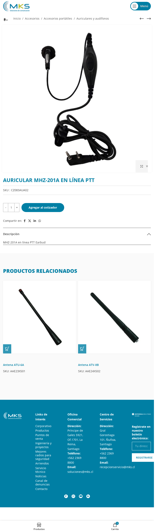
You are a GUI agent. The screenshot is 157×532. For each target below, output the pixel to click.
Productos (42, 430)
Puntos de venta (42, 437)
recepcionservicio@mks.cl (117, 467)
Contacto (41, 489)
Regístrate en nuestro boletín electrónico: (141, 432)
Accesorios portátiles (58, 18)
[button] (7, 348)
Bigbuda (20, 511)
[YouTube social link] (81, 496)
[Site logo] (16, 6)
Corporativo (43, 426)
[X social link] (29, 221)
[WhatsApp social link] (39, 221)
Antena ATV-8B (88, 365)
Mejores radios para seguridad (43, 455)
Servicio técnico (40, 470)
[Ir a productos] (5, 19)
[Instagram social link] (73, 496)
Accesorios (32, 18)
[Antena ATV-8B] (114, 317)
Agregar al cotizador (43, 207)
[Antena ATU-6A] (39, 317)
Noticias (40, 476)
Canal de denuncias (42, 482)
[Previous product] (142, 19)
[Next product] (149, 19)
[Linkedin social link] (34, 221)
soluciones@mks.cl (80, 472)
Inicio (17, 18)
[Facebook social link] (24, 221)
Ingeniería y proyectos (43, 445)
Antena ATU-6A (13, 365)
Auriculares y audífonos (92, 18)
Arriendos (42, 463)
